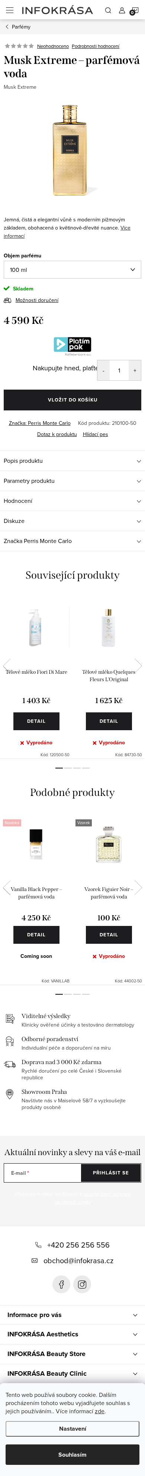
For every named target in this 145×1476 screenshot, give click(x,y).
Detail (36, 721)
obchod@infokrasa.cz (78, 1260)
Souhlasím (72, 1454)
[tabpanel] (36, 676)
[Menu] (9, 9)
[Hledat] (108, 9)
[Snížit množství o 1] (103, 370)
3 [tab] (77, 994)
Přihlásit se (111, 1172)
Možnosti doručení (37, 300)
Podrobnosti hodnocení (95, 46)
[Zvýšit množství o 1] (135, 370)
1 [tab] (59, 994)
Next (138, 666)
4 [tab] (86, 994)
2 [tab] (68, 994)
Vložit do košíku (72, 399)
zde (99, 1411)
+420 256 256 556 (78, 1244)
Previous (6, 666)
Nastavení (72, 1428)
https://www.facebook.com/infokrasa (61, 1284)
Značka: (40, 423)
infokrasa (82, 1284)
